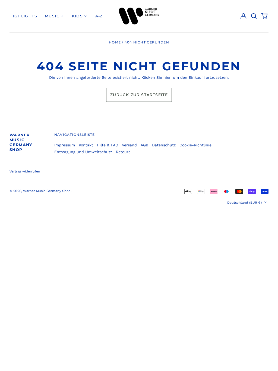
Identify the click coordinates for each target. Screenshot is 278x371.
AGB (144, 145)
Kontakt (86, 145)
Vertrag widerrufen (25, 171)
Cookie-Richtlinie (195, 145)
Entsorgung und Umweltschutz (83, 152)
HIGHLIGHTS (23, 16)
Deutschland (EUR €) (245, 203)
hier (166, 77)
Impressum (64, 145)
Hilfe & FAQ (107, 145)
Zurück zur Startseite (139, 94)
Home (115, 42)
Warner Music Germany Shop (21, 142)
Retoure (123, 152)
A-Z (99, 16)
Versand (129, 145)
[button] (253, 16)
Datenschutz (164, 145)
